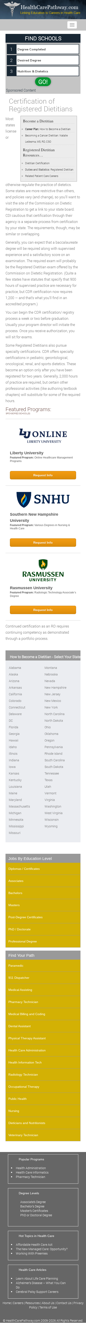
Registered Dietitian (61, 169)
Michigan (15, 813)
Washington (53, 806)
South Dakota (54, 767)
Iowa (12, 767)
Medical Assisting (20, 990)
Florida (13, 727)
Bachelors (15, 893)
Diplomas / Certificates (24, 868)
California (15, 694)
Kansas (14, 773)
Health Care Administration (27, 1050)
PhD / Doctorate (19, 929)
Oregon (49, 740)
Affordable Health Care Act (34, 1244)
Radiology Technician (23, 1074)
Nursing (13, 1111)
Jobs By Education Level (30, 858)
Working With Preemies (32, 1253)
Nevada (50, 681)
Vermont (50, 793)
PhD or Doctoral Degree (36, 1215)
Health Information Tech (25, 1062)
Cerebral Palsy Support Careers (37, 1292)
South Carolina (55, 760)
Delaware (15, 714)
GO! (43, 81)
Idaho (13, 747)
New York (51, 707)
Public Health (17, 1098)
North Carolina (55, 714)
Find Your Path (21, 955)
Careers (18, 1303)
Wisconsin (52, 819)
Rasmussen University (31, 588)
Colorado (15, 701)
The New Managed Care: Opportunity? (41, 1249)
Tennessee (52, 773)
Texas (48, 780)
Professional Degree (22, 941)
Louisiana (15, 786)
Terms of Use (48, 1307)
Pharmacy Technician (23, 1002)
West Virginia (54, 813)
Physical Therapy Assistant (27, 1038)
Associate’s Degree (33, 1202)
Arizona (14, 681)
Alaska (13, 674)
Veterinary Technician (23, 1135)
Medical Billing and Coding (26, 1014)
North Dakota (54, 720)
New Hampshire (55, 687)
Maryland (15, 800)
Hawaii (13, 740)
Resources (32, 1303)
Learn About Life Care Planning (37, 1278)
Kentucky (15, 780)
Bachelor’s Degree (32, 1206)
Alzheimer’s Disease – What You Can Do (41, 1285)
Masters (14, 905)
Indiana (14, 760)
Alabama (15, 668)
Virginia (50, 800)
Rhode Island (53, 753)
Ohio (48, 727)
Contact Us (64, 1303)
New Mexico (53, 701)
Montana (51, 668)
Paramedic (15, 965)
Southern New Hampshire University (34, 517)
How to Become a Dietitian (48, 129)
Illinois (13, 753)
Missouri (15, 833)
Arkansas (15, 687)
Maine (13, 793)
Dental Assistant (19, 1026)
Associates (15, 881)
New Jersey (52, 694)
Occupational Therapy (23, 1086)
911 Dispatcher (18, 977)
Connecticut (17, 707)
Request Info (43, 475)
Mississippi (16, 826)
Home (7, 1303)
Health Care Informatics (32, 1172)
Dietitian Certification (37, 163)
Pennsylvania (54, 747)
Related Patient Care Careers (41, 176)
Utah (48, 786)
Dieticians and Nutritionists (26, 1123)
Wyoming (51, 826)
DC (11, 720)
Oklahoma (51, 734)
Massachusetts (19, 806)
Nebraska (51, 674)
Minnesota (16, 819)
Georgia (14, 734)
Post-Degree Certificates (25, 917)
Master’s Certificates (34, 1211)
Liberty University (26, 453)
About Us (48, 1303)
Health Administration (31, 1168)
